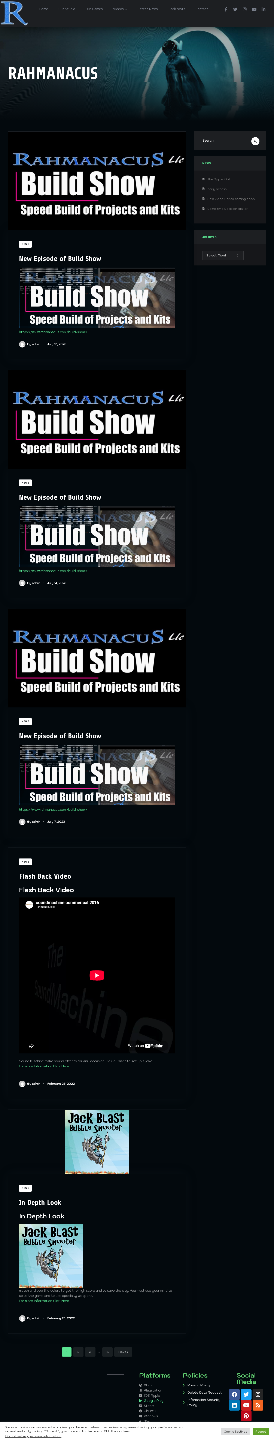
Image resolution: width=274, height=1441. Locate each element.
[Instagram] (245, 8)
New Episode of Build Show (60, 259)
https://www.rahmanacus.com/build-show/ (53, 332)
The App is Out (218, 179)
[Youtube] (254, 8)
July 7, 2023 (56, 822)
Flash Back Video (45, 876)
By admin (33, 344)
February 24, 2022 (61, 1318)
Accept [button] (260, 1432)
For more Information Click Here (44, 1066)
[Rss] (258, 1405)
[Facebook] (226, 8)
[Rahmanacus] (14, 13)
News (25, 244)
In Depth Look (40, 1202)
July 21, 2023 (56, 344)
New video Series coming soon (231, 199)
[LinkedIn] (264, 8)
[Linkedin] (234, 1405)
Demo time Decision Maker (227, 209)
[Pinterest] (246, 1416)
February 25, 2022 (61, 1084)
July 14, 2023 (56, 583)
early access (217, 189)
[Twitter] (235, 8)
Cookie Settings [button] (235, 1432)
